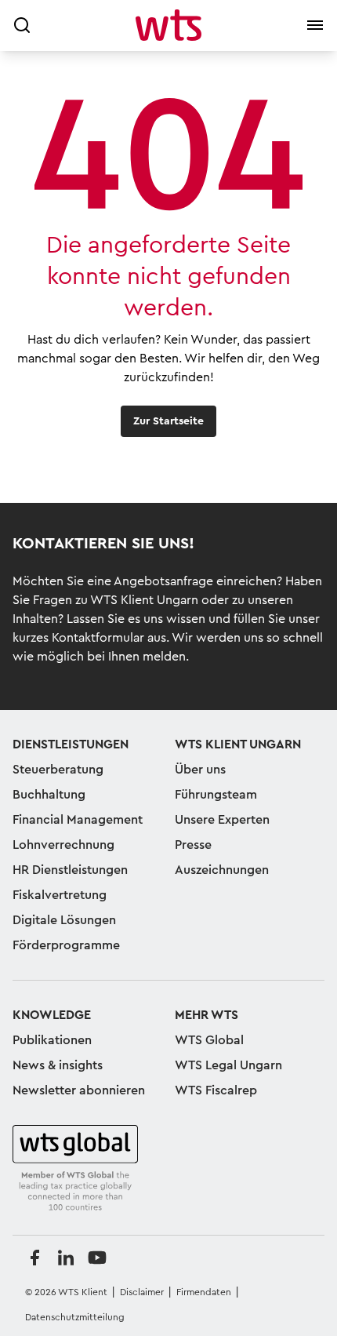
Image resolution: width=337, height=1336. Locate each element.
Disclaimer (142, 1292)
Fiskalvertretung (60, 895)
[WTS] (75, 1169)
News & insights (58, 1065)
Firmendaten (203, 1292)
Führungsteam (216, 794)
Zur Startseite (168, 421)
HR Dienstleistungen (70, 870)
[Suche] (22, 25)
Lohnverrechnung (63, 845)
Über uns (200, 769)
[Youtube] (97, 1257)
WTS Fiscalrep (216, 1090)
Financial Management (78, 820)
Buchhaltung (49, 794)
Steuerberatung (58, 769)
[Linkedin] (65, 1257)
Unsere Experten (222, 820)
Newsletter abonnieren (79, 1090)
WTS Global (209, 1040)
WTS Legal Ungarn (228, 1065)
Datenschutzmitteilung (75, 1317)
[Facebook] (34, 1257)
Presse (193, 845)
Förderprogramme (66, 945)
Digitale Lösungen (64, 920)
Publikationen (52, 1040)
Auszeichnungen (222, 870)
